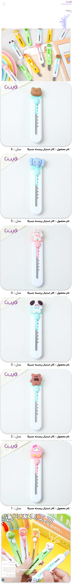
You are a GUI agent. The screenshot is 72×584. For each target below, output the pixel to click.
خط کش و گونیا (63, 25)
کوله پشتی (64, 26)
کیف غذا (64, 25)
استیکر (65, 23)
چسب (65, 27)
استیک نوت (64, 24)
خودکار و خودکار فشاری (62, 21)
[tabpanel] (36, 548)
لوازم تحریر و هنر (63, 17)
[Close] (3, 3)
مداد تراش (64, 19)
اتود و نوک (64, 20)
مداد (65, 18)
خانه (68, 14)
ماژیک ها (64, 22)
